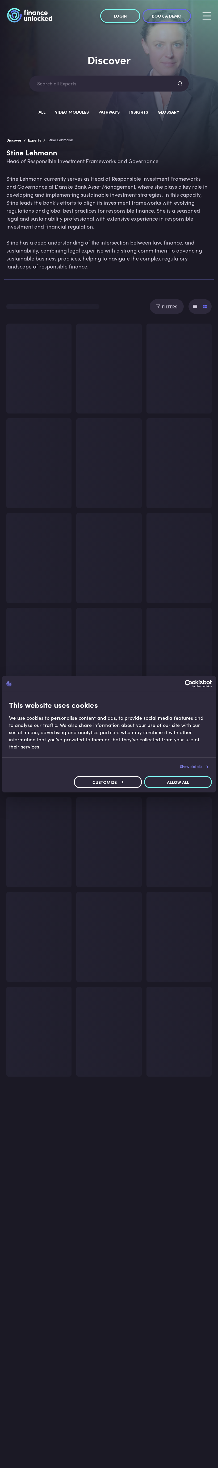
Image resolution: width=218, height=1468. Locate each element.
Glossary (168, 112)
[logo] (29, 16)
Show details (191, 766)
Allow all (178, 782)
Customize (105, 782)
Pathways (109, 112)
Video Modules (72, 112)
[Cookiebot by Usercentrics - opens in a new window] (188, 684)
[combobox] (104, 83)
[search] (180, 83)
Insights (138, 112)
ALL (42, 112)
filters (169, 306)
